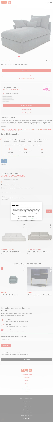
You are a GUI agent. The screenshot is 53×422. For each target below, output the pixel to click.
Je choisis (19, 218)
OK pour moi (34, 218)
